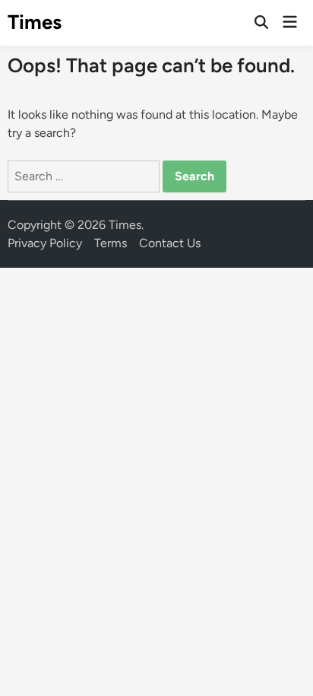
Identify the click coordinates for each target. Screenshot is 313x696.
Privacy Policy (45, 243)
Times (35, 22)
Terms (110, 243)
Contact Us (170, 243)
